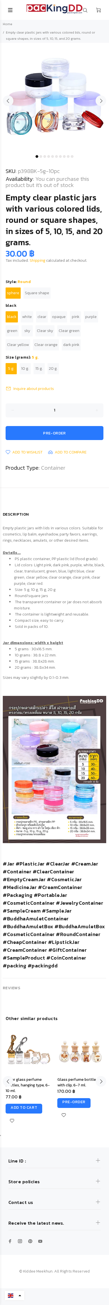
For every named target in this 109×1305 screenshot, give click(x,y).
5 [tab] (52, 156)
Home (7, 24)
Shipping (37, 260)
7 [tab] (60, 156)
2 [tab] (40, 156)
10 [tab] (72, 156)
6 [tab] (56, 156)
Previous (8, 100)
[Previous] (8, 1081)
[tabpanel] (54, 97)
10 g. (25, 368)
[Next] (101, 1081)
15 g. (39, 368)
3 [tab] (44, 156)
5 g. (11, 368)
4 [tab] (48, 156)
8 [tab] (64, 156)
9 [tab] (68, 156)
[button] (14, 1295)
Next (101, 100)
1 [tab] (36, 156)
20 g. (53, 368)
